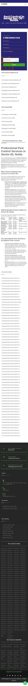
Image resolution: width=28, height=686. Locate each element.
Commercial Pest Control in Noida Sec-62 (11, 360)
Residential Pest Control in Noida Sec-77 (11, 422)
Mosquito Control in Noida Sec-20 (11, 94)
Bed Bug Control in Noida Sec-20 (11, 90)
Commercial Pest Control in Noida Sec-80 (11, 366)
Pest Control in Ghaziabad (23, 655)
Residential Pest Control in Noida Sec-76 (11, 417)
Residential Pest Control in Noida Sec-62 (11, 358)
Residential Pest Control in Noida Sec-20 (11, 352)
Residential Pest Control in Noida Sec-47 (11, 283)
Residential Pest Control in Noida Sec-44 (11, 310)
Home (3, 23)
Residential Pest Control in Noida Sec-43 (11, 278)
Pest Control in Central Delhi (10, 651)
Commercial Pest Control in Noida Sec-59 (11, 435)
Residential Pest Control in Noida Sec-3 (11, 331)
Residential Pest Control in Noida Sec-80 (11, 363)
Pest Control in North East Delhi (4, 645)
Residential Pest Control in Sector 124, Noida (12, 299)
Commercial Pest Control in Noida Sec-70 (11, 307)
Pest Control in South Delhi (16, 645)
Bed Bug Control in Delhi (9, 125)
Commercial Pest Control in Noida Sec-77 (11, 425)
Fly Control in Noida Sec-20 (9, 87)
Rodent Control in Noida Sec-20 (11, 101)
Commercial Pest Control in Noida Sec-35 (11, 403)
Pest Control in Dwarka (16, 660)
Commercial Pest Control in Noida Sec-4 (11, 339)
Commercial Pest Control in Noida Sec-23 (11, 328)
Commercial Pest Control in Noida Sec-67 (11, 344)
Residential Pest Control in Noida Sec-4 (11, 336)
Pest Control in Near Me (23, 660)
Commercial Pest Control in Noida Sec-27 (11, 318)
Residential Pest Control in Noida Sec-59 (11, 433)
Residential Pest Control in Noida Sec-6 (11, 294)
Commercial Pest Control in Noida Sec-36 (11, 377)
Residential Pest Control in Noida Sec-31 (11, 411)
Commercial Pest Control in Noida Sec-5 (11, 387)
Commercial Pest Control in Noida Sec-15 (11, 409)
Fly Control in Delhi (7, 121)
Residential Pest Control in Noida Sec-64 (11, 390)
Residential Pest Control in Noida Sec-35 (11, 401)
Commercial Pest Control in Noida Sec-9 (11, 323)
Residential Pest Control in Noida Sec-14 (11, 395)
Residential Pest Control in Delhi (9, 506)
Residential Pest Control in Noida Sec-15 (11, 406)
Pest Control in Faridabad (10, 660)
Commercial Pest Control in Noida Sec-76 (11, 419)
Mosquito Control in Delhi (9, 128)
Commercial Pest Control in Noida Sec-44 (11, 312)
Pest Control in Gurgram (10, 655)
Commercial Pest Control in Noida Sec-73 (11, 382)
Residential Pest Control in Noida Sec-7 (11, 427)
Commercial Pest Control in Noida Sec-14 (11, 398)
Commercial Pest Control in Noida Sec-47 (11, 286)
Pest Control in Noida (16, 655)
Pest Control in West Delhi (16, 651)
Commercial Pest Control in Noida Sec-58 (11, 291)
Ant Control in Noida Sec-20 (10, 97)
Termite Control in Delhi (9, 118)
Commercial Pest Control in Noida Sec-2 (11, 350)
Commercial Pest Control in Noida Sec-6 (11, 296)
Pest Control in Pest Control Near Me (3, 665)
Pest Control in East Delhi (10, 645)
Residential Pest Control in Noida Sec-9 (11, 320)
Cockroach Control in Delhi (9, 114)
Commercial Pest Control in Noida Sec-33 (11, 371)
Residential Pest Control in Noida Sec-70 (11, 304)
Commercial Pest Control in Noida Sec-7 (11, 430)
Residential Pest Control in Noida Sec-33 (11, 369)
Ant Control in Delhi (8, 132)
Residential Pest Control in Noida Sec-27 (11, 315)
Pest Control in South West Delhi (23, 646)
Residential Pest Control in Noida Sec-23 (11, 326)
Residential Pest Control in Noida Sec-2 (11, 347)
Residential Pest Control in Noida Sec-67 (11, 342)
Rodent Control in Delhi (9, 135)
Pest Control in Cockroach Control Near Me (16, 666)
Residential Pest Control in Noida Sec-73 (11, 379)
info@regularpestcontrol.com (15, 466)
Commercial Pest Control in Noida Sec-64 (11, 393)
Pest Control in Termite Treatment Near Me (10, 666)
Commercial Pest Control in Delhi (10, 508)
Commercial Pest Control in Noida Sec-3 (11, 334)
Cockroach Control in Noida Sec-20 (12, 80)
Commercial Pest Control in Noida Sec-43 (11, 280)
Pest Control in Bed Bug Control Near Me (23, 666)
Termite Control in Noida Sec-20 (11, 83)
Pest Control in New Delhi (3, 651)
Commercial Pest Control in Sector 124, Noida (12, 302)
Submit (14, 64)
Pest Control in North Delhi (23, 651)
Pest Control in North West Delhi (3, 656)
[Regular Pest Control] (9, 4)
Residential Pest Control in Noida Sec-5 (11, 385)
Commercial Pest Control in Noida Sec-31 (11, 414)
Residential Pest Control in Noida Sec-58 (11, 288)
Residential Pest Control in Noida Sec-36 (11, 374)
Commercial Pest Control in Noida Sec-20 (11, 355)
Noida (7, 23)
